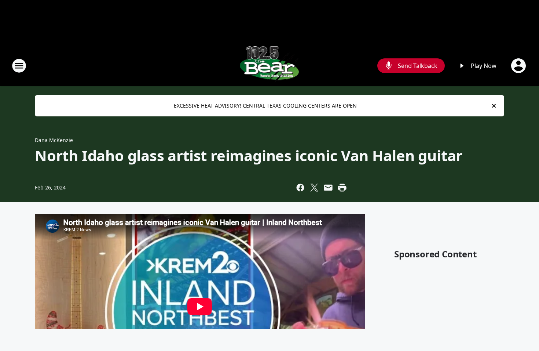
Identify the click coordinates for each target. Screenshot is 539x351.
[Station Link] (270, 65)
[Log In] (519, 65)
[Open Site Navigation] (19, 65)
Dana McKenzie (54, 140)
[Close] (493, 105)
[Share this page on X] (314, 187)
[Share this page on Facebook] (300, 187)
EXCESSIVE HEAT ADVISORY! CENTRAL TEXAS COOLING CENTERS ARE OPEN (265, 105)
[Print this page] (342, 187)
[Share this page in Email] (328, 187)
